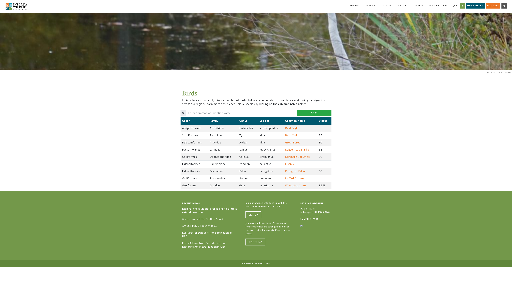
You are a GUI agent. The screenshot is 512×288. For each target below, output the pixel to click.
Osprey (289, 164)
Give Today (255, 242)
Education (402, 6)
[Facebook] (451, 6)
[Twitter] (457, 6)
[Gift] (462, 6)
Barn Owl (291, 135)
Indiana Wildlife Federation (259, 263)
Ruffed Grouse (294, 178)
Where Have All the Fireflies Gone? (202, 219)
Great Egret (292, 142)
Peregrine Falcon (295, 171)
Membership (418, 6)
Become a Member (475, 6)
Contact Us (434, 6)
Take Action (370, 6)
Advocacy (386, 6)
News (445, 6)
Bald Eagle (291, 128)
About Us (354, 6)
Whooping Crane (295, 185)
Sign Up (253, 214)
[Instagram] (454, 6)
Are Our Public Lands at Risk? (199, 225)
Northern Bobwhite (297, 157)
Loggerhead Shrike (297, 149)
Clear (314, 112)
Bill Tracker (493, 6)
